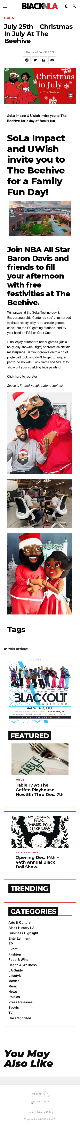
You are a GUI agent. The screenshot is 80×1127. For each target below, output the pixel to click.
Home (30, 1112)
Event (12, 949)
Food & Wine (18, 959)
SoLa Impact (36, 137)
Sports (13, 1007)
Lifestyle (15, 975)
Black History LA (21, 928)
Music (13, 986)
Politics (14, 997)
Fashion (14, 954)
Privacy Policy (45, 1112)
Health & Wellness (22, 965)
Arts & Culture (19, 922)
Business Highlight (23, 933)
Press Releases (20, 1002)
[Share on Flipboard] (43, 60)
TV (10, 1013)
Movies (13, 981)
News (12, 991)
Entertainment (19, 938)
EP (10, 944)
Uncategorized (19, 1018)
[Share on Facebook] (27, 60)
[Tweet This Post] (35, 60)
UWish (43, 148)
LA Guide (15, 970)
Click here (14, 376)
